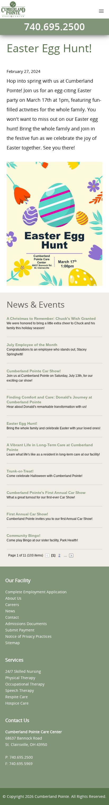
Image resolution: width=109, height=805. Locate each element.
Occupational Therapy (24, 684)
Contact (12, 617)
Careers (12, 604)
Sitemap (12, 642)
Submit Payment (19, 629)
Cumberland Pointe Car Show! (34, 371)
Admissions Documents (26, 623)
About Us (13, 598)
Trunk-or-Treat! (20, 471)
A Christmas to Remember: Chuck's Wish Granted (51, 318)
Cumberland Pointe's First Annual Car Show (46, 492)
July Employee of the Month (32, 345)
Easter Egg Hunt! (22, 423)
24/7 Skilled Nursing (23, 671)
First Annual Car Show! (27, 514)
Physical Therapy (20, 677)
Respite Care (16, 696)
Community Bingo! (23, 535)
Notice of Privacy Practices (28, 636)
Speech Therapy (19, 690)
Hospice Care (17, 703)
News (10, 610)
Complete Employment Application (36, 591)
